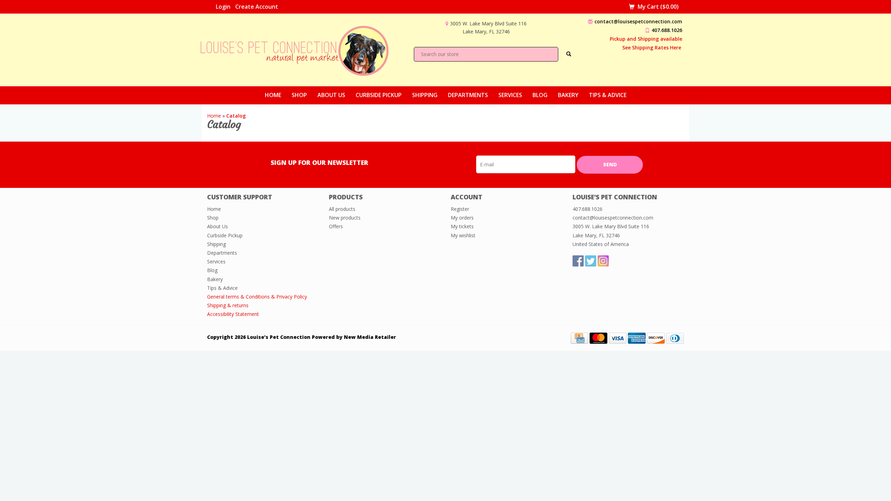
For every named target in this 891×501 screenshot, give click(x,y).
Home (273, 95)
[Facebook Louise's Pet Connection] (578, 261)
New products (345, 217)
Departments (468, 95)
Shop (299, 95)
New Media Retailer (370, 337)
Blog (540, 95)
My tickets (462, 226)
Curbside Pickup (379, 95)
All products (342, 209)
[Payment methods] (579, 337)
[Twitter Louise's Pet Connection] (590, 261)
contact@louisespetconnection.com (638, 21)
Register (460, 209)
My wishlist (463, 235)
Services (510, 95)
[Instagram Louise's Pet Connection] (603, 261)
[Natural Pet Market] (300, 49)
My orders (462, 217)
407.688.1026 (667, 30)
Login (223, 6)
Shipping (424, 95)
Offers (336, 226)
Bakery (568, 95)
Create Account (256, 6)
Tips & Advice (607, 95)
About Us (331, 95)
